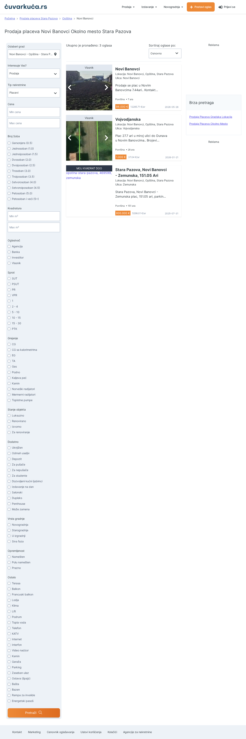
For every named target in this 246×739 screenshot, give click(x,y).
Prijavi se (229, 6)
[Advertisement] (214, 68)
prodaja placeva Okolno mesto (208, 123)
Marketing (34, 732)
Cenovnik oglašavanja (60, 732)
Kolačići (112, 732)
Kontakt (17, 732)
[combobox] (34, 54)
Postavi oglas (203, 6)
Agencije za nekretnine (137, 732)
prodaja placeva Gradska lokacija (210, 116)
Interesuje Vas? (17, 65)
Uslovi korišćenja (91, 732)
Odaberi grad (16, 46)
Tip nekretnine (17, 84)
